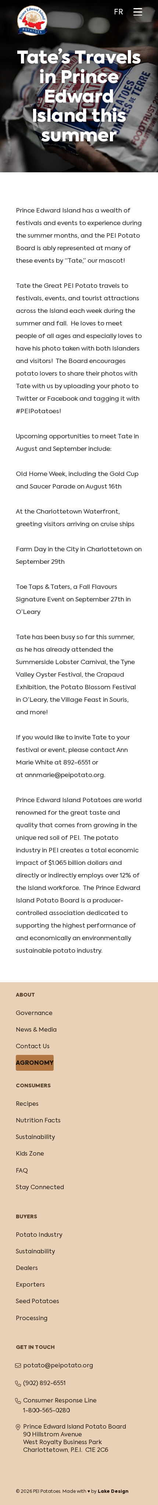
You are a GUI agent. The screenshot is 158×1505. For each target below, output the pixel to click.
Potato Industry (39, 1235)
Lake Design (113, 1492)
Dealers (27, 1268)
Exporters (30, 1285)
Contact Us (33, 1047)
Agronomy (35, 1063)
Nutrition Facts (38, 1121)
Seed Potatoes (37, 1302)
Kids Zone (30, 1154)
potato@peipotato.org (58, 1366)
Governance (34, 1013)
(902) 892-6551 (44, 1384)
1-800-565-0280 (46, 1411)
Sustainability (35, 1137)
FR (118, 12)
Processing (31, 1319)
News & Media (36, 1030)
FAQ (22, 1171)
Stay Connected (40, 1188)
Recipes (27, 1104)
